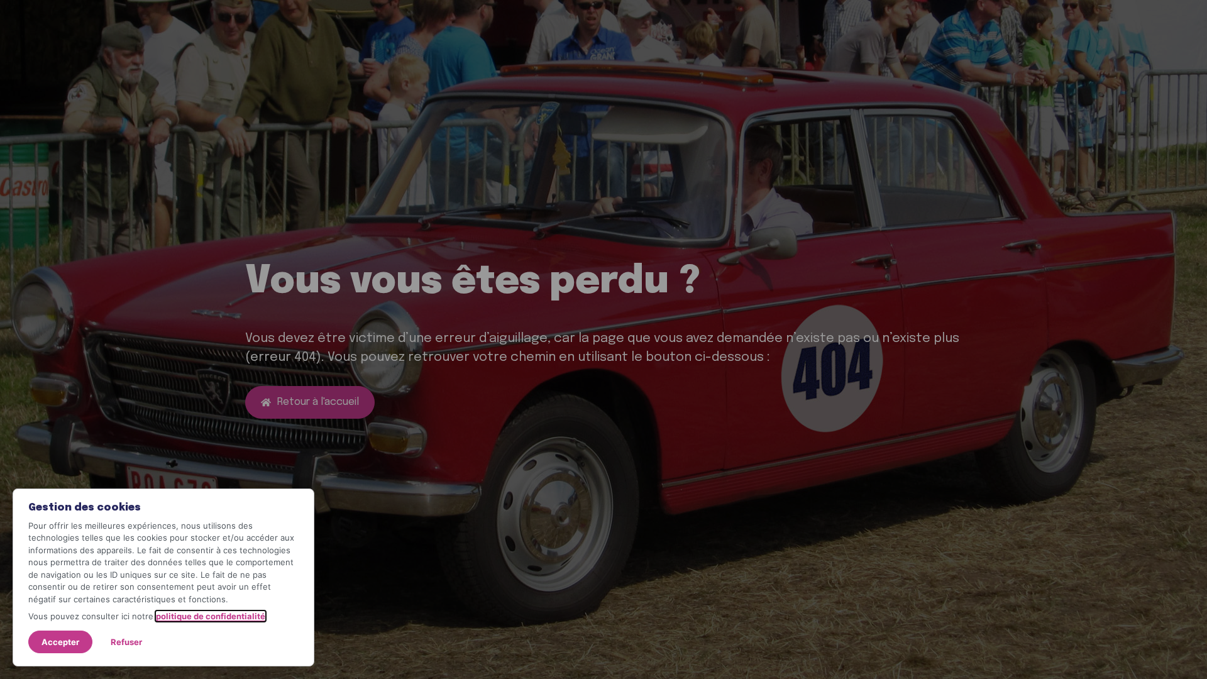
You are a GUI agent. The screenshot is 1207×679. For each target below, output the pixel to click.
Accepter (60, 642)
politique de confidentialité (210, 616)
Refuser (126, 642)
